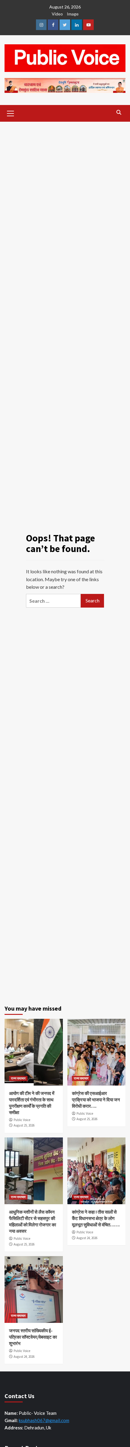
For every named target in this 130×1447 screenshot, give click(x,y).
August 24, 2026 (86, 1238)
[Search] (118, 112)
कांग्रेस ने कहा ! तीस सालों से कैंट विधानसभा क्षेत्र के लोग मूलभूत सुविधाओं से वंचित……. (96, 1218)
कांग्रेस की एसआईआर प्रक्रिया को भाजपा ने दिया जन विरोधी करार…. (96, 1099)
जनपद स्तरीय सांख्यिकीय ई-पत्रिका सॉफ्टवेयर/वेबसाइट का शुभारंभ (33, 1337)
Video (57, 13)
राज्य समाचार (18, 1078)
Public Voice (22, 1120)
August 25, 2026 (24, 1125)
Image (73, 13)
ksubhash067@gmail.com (44, 1420)
